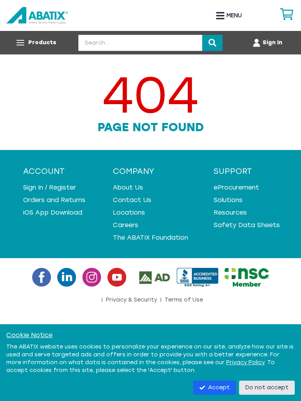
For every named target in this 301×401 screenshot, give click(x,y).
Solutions (228, 200)
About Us (128, 187)
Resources (230, 212)
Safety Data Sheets (247, 225)
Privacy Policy (245, 362)
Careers (125, 225)
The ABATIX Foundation (150, 237)
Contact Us (132, 200)
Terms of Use (184, 299)
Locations (129, 212)
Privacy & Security (131, 299)
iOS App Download (52, 212)
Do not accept (266, 387)
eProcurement (236, 187)
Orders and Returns (54, 200)
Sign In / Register (49, 187)
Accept (219, 387)
